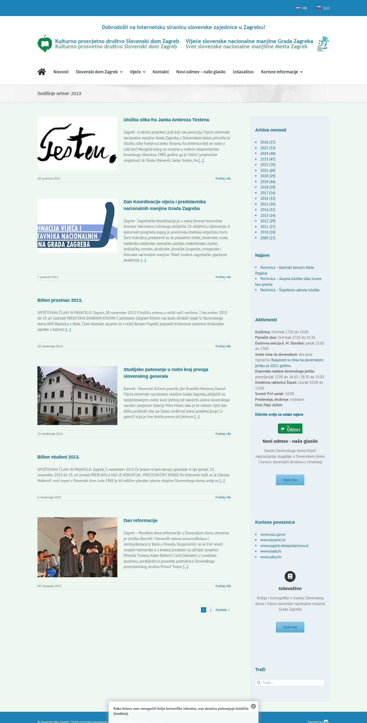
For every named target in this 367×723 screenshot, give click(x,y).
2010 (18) (267, 232)
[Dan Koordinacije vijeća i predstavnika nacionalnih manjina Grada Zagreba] (77, 225)
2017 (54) (267, 192)
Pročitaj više (223, 178)
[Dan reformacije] (77, 547)
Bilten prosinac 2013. (59, 300)
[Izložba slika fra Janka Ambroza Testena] (77, 143)
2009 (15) (267, 238)
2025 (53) (267, 148)
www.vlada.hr (270, 551)
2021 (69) (267, 170)
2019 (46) (267, 181)
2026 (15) (267, 142)
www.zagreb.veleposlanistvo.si (284, 545)
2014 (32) (267, 209)
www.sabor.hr (270, 556)
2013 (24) (267, 215)
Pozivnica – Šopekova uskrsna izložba (289, 290)
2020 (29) (267, 176)
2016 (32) (267, 198)
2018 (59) (267, 187)
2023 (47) (267, 159)
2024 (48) (267, 153)
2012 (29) (267, 220)
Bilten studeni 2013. (58, 457)
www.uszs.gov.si (272, 534)
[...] (201, 160)
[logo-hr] (183, 25)
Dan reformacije (141, 520)
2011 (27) (267, 226)
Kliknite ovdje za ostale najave (279, 414)
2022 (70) (267, 164)
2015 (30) (267, 204)
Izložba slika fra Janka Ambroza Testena (166, 119)
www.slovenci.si (272, 540)
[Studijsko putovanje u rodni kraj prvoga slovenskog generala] (77, 395)
